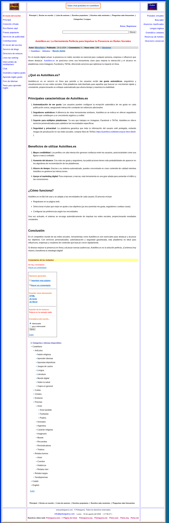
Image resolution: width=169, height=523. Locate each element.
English (36, 485)
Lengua (40, 370)
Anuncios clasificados (154, 24)
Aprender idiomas (45, 358)
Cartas (38, 390)
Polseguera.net (100, 518)
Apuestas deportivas (46, 362)
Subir (31, 335)
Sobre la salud (43, 382)
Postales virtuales (155, 16)
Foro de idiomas (10, 81)
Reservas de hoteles (154, 37)
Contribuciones (10, 41)
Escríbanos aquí (10, 28)
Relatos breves (41, 453)
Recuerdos (42, 442)
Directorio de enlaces (13, 53)
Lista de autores (63, 15)
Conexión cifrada (10, 24)
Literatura (41, 374)
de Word (33, 302)
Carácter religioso (45, 430)
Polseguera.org (85, 518)
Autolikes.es (49, 61)
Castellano (35, 51)
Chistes (38, 394)
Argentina (41, 426)
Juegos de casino (45, 366)
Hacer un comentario (37, 268)
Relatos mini (42, 469)
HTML (32, 296)
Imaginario (42, 434)
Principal (7, 20)
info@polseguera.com (64, 514)
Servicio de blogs (11, 49)
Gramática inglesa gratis (14, 73)
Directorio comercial (154, 41)
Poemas (38, 402)
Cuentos (41, 461)
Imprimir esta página (40, 281)
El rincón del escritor (12, 45)
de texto (33, 299)
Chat (5, 68)
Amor (39, 406)
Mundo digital (58, 51)
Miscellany (40, 48)
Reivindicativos (44, 446)
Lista (10, 58)
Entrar (122, 26)
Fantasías (44, 414)
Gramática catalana (155, 32)
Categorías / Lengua (82, 19)
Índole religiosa (44, 354)
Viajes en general (45, 386)
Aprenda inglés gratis (12, 77)
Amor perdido (46, 410)
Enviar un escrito (46, 15)
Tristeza (40, 449)
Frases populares (11, 32)
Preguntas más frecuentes (123, 15)
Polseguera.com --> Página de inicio (61, 518)
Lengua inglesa (157, 28)
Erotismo (39, 398)
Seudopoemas (41, 477)
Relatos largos (41, 473)
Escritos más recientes (100, 15)
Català (35, 481)
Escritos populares (80, 15)
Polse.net (135, 518)
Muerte (40, 438)
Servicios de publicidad (13, 37)
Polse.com (113, 518)
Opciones (106, 48)
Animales (41, 422)
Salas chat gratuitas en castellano (83, 6)
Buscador (159, 20)
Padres (43, 418)
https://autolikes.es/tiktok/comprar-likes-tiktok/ (116, 132)
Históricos (41, 465)
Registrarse (131, 26)
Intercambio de (10, 63)
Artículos (46, 51)
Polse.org (124, 518)
